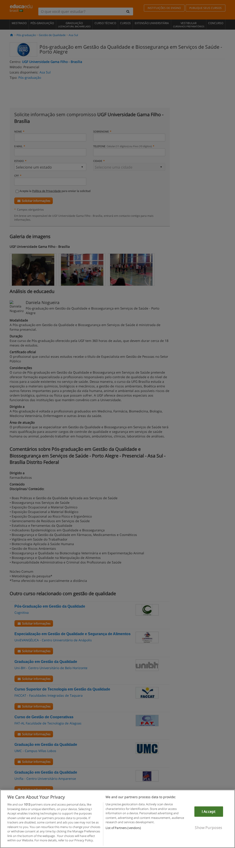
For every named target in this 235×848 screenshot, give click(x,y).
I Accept (208, 811)
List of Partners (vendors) (123, 828)
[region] (117, 819)
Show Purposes (208, 827)
